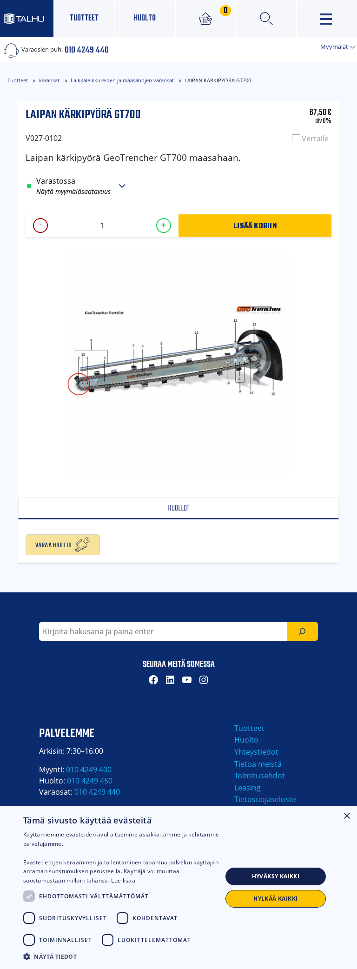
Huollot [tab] (178, 508)
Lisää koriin (255, 225)
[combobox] (163, 631)
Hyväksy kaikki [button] (276, 876)
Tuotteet (84, 18)
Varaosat (49, 80)
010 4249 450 (89, 781)
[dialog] (178, 887)
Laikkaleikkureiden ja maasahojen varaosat (122, 80)
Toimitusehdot (259, 775)
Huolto (145, 18)
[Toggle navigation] (327, 18)
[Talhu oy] (26, 18)
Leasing (247, 788)
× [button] (346, 816)
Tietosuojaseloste (265, 799)
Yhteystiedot (256, 752)
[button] (122, 956)
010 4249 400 (89, 769)
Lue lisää (123, 880)
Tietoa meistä (258, 764)
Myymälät (335, 46)
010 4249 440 (87, 49)
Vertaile (315, 138)
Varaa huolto (53, 544)
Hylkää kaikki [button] (275, 899)
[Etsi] (302, 631)
